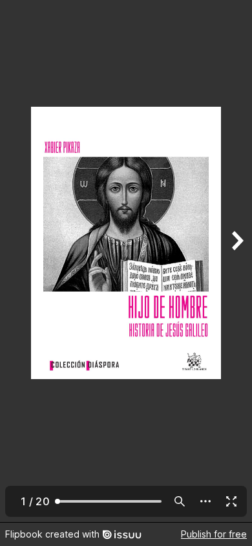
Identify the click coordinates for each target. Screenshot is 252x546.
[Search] (180, 501)
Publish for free (214, 534)
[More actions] (205, 501)
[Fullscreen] (231, 501)
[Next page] (236, 261)
